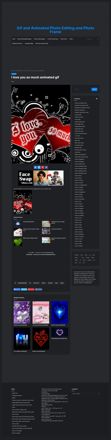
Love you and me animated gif (40, 325)
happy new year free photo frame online (22, 405)
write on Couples (79, 187)
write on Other (78, 224)
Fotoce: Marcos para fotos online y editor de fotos (53, 412)
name (92, 257)
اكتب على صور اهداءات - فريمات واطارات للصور (52, 408)
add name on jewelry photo (81, 105)
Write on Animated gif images (24, 39)
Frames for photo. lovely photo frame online (23, 400)
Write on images (79, 210)
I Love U (36, 283)
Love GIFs (25, 70)
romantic (89, 260)
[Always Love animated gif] (22, 312)
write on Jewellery (79, 213)
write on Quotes (79, 229)
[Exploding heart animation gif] (59, 332)
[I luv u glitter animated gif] (22, 339)
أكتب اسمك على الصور (46, 419)
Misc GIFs (77, 140)
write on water (78, 241)
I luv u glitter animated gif (20, 351)
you (62, 283)
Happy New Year (79, 128)
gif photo (44, 406)
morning (87, 257)
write (76, 262)
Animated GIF (19, 70)
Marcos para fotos (46, 411)
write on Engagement (80, 192)
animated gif (23, 283)
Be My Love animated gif (39, 351)
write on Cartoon (79, 180)
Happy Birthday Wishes (47, 404)
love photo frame (79, 138)
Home (13, 39)
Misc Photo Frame (79, 142)
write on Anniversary (80, 164)
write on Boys (78, 175)
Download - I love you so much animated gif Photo (40, 254)
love (44, 283)
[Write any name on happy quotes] (46, 224)
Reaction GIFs (78, 147)
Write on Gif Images (17, 430)
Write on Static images (39, 39)
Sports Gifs (77, 152)
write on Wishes (79, 246)
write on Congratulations (81, 185)
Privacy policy (15, 423)
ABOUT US (15, 393)
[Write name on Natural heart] (18, 241)
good (93, 255)
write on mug (78, 222)
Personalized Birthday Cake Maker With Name (52, 420)
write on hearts (78, 203)
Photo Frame (64, 39)
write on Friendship (79, 199)
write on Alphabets (79, 159)
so (57, 283)
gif (89, 255)
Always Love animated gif (20, 325)
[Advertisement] (55, 12)
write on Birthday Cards (80, 171)
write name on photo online (41, 43)
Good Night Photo (79, 124)
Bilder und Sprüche (46, 409)
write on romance (79, 236)
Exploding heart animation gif (59, 338)
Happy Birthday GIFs (80, 126)
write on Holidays (79, 206)
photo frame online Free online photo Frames (23, 416)
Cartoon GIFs (78, 114)
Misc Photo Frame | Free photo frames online (23, 412)
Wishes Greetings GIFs (80, 154)
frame (86, 255)
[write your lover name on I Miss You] (18, 232)
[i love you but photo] (46, 231)
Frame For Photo (79, 117)
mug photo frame (79, 145)
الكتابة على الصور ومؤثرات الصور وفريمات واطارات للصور (54, 416)
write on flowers (79, 194)
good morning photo (80, 121)
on (80, 260)
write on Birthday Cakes (81, 166)
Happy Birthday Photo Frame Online (21, 402)
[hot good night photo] (18, 224)
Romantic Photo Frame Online (19, 426)
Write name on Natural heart (30, 238)
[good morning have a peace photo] (46, 240)
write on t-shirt (78, 238)
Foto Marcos (44, 392)
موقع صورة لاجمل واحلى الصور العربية (50, 390)
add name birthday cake (81, 103)
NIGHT (76, 260)
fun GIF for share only (53, 39)
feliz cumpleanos (45, 414)
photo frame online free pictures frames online (23, 419)
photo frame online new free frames (21, 421)
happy (76, 257)
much (50, 283)
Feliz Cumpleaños (46, 417)
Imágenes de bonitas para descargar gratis (52, 389)
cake (82, 255)
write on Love (78, 217)
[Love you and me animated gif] (41, 312)
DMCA (13, 398)
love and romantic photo (81, 133)
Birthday (76, 255)
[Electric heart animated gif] (59, 312)
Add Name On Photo (17, 43)
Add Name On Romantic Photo (82, 107)
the (94, 260)
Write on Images (16, 433)
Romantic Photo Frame (80, 149)
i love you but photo (56, 229)
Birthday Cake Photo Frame (81, 112)
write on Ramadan (79, 234)
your (84, 262)
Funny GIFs (77, 119)
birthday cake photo (80, 110)
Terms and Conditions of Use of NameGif (22, 428)
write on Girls (78, 201)
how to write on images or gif (19, 409)
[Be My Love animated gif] (41, 339)
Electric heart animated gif (58, 325)
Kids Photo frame (79, 131)
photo (71, 39)
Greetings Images (29, 43)
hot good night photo (28, 221)
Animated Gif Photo (17, 395)
